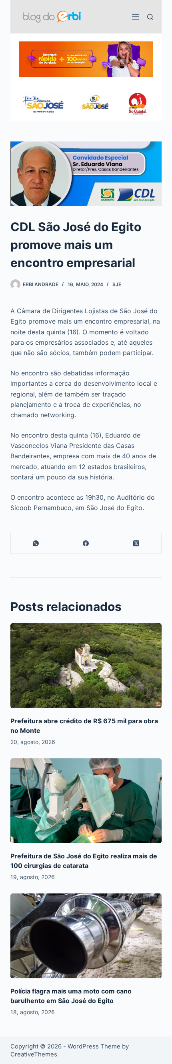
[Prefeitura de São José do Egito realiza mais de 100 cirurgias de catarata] (86, 800)
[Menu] (135, 16)
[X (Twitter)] (136, 543)
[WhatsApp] (36, 543)
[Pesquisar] (150, 17)
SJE (116, 284)
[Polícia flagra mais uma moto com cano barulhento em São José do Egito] (86, 935)
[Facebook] (86, 543)
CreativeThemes (33, 1054)
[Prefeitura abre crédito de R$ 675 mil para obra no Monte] (86, 665)
